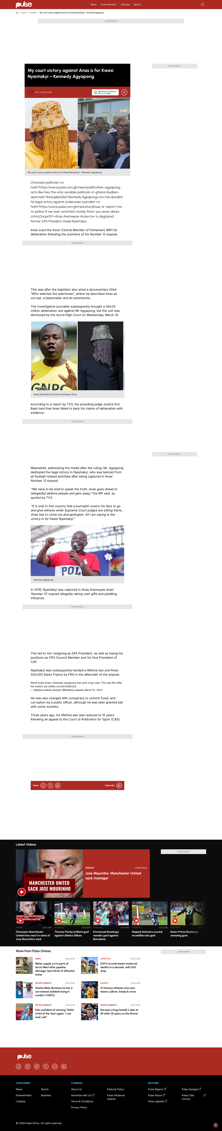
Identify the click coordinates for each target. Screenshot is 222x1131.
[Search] (202, 4)
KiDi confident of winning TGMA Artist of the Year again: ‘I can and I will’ (54, 1013)
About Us (76, 1089)
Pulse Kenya (155, 1095)
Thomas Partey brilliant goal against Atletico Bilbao (72, 933)
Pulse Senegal (190, 1089)
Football (33, 13)
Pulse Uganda (156, 1101)
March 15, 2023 (93, 689)
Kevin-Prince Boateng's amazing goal (184, 933)
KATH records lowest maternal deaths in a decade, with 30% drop (118, 967)
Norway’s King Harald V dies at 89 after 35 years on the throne (119, 1011)
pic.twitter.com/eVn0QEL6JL (60, 686)
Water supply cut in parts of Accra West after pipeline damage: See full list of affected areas (54, 969)
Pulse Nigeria (155, 1089)
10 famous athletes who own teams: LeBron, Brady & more (118, 989)
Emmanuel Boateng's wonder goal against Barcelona (106, 935)
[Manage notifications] (215, 1125)
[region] (111, 922)
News (94, 4)
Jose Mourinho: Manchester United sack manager (113, 875)
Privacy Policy (79, 1107)
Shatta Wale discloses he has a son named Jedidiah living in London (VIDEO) (53, 991)
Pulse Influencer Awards (116, 1097)
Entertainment (108, 4)
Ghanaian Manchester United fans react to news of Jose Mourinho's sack (33, 935)
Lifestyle (125, 4)
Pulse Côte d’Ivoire (188, 1097)
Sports (137, 4)
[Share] (124, 92)
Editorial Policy (115, 1089)
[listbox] (111, 922)
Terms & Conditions (82, 1101)
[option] (33, 922)
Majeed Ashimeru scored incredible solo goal (147, 933)
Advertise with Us (81, 1095)
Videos (89, 868)
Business (46, 1095)
